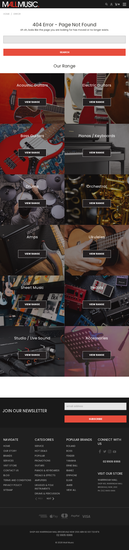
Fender (70, 455)
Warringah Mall (110, 483)
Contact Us (11, 470)
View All (71, 490)
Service (39, 446)
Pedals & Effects (45, 475)
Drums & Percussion (47, 493)
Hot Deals (41, 451)
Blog (6, 475)
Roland (70, 446)
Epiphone (71, 475)
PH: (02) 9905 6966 (106, 490)
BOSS (69, 451)
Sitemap (8, 490)
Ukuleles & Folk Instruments (44, 486)
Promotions (42, 460)
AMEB (69, 485)
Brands (7, 455)
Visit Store (10, 465)
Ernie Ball (72, 465)
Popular (40, 455)
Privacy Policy (12, 485)
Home (6, 446)
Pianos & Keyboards (47, 470)
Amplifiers (41, 480)
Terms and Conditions (17, 480)
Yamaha (71, 460)
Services (8, 460)
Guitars (39, 465)
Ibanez (70, 470)
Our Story (10, 451)
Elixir (69, 480)
